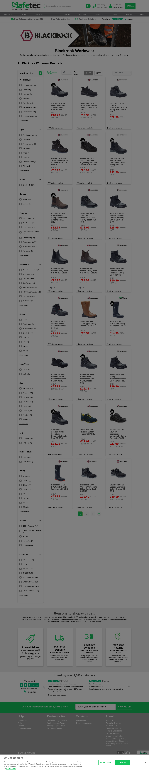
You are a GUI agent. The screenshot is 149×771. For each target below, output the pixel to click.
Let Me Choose (105, 762)
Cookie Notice (11, 768)
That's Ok (122, 762)
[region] (74, 762)
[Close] (145, 762)
